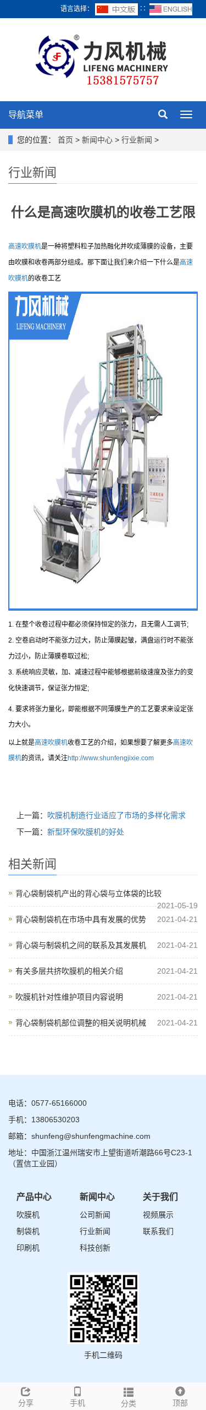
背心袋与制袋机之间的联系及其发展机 (80, 945)
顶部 (180, 1402)
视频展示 (158, 1214)
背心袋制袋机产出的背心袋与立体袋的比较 (88, 893)
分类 (128, 1403)
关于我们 (160, 1196)
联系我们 (158, 1231)
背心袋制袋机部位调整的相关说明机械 (80, 1022)
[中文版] (117, 9)
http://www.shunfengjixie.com (111, 758)
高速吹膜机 (24, 246)
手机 (77, 1402)
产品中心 (34, 1196)
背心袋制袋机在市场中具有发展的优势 (80, 919)
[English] (170, 9)
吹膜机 (28, 1214)
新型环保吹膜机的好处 (85, 831)
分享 (26, 1402)
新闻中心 (97, 139)
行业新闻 (136, 139)
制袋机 (28, 1231)
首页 (65, 139)
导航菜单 (25, 114)
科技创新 (95, 1247)
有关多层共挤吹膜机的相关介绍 (69, 971)
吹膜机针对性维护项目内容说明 (69, 996)
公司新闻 (95, 1214)
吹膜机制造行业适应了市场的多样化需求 (116, 815)
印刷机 (28, 1247)
